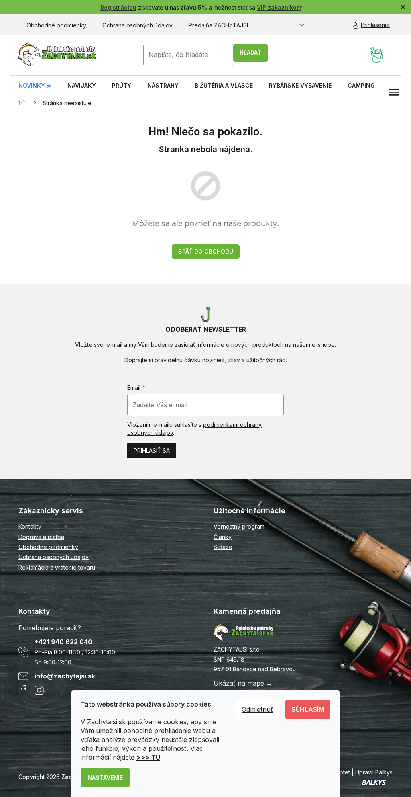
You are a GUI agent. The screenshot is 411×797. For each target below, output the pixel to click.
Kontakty (29, 526)
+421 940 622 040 (63, 642)
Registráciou (118, 7)
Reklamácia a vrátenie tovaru (56, 567)
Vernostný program (239, 526)
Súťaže (223, 546)
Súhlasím (307, 709)
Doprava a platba (41, 536)
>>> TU (148, 757)
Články (223, 536)
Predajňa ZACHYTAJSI (218, 25)
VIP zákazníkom (279, 7)
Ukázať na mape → (243, 683)
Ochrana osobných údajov (137, 25)
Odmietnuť (257, 709)
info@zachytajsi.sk (65, 676)
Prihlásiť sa (152, 450)
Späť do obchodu (205, 251)
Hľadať (250, 52)
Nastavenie (105, 777)
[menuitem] (34, 86)
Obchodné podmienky (56, 25)
